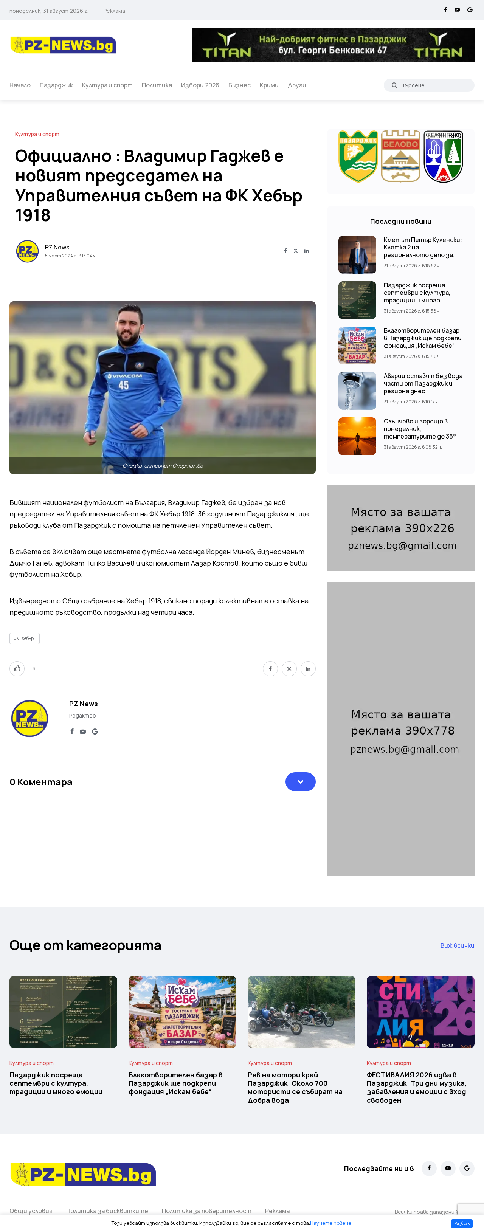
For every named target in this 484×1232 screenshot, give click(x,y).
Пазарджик (56, 85)
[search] (394, 85)
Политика (157, 85)
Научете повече (330, 1223)
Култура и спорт (107, 85)
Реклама (114, 10)
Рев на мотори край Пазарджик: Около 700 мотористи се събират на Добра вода (295, 1087)
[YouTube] (457, 10)
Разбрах (462, 1223)
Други (297, 85)
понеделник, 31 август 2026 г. (48, 10)
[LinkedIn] (306, 251)
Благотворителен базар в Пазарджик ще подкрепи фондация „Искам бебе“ (423, 338)
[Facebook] (445, 10)
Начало (20, 85)
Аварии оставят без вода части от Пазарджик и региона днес (423, 383)
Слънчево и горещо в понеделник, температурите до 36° (420, 428)
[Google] (470, 10)
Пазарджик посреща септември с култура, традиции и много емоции (417, 296)
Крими (269, 85)
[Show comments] (300, 781)
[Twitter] (295, 251)
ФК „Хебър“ (25, 638)
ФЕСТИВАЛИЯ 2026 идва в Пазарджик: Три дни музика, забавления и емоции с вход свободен (417, 1087)
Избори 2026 (200, 85)
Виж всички (458, 945)
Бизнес (239, 85)
